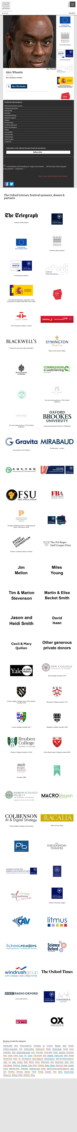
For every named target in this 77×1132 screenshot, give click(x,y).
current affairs (48, 1052)
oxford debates (7, 1065)
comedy (65, 1049)
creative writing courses (23, 1052)
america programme (25, 1045)
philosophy (24, 1065)
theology (40, 1072)
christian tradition (29, 1049)
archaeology (37, 1045)
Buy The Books (19, 86)
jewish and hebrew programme (65, 1059)
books (64, 1045)
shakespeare (24, 1068)
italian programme (49, 1059)
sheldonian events (34, 1068)
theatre (34, 1072)
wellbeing (14, 1075)
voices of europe (69, 1072)
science (5, 1068)
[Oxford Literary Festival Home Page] (6, 5)
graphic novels (58, 1055)
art (44, 1045)
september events (14, 1068)
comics (71, 1049)
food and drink (37, 1055)
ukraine (60, 1072)
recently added (7, 1045)
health (66, 1055)
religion (52, 1065)
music (52, 1062)
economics (62, 1052)
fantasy (10, 1055)
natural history (59, 1062)
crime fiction (39, 1052)
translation (48, 1072)
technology (19, 1072)
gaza (44, 1055)
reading (47, 1065)
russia (65, 1065)
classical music (40, 1049)
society (43, 1068)
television (27, 1072)
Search (72, 13)
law (10, 1062)
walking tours (7, 1075)
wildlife (20, 1075)
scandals (71, 1065)
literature (20, 1062)
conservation (7, 1052)
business (71, 1045)
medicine (31, 1062)
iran (19, 1059)
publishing (41, 1065)
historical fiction (7, 1059)
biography (58, 1045)
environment (70, 1052)
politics (35, 1065)
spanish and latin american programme (58, 1068)
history (15, 1059)
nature (66, 1062)
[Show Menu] (72, 4)
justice (5, 1062)
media (26, 1062)
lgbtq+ (14, 1062)
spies (72, 1068)
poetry (30, 1065)
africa (16, 1045)
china (20, 1049)
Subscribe (37, 152)
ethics (5, 1055)
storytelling (11, 1072)
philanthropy (16, 1065)
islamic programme (37, 1059)
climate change (56, 1049)
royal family (59, 1065)
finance (30, 1055)
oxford (72, 1062)
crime (33, 1052)
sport (4, 1072)
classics (48, 1049)
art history (50, 1045)
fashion (16, 1055)
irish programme (26, 1059)
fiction (21, 1055)
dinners (55, 1052)
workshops (26, 1075)
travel (54, 1072)
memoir (37, 1062)
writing (33, 1075)
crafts (13, 1052)
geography (50, 1055)
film (25, 1055)
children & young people (10, 1049)
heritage (71, 1055)
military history (45, 1062)
